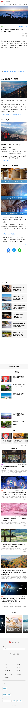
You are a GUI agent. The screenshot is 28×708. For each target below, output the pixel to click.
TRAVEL (9, 4)
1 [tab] (8, 635)
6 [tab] (19, 635)
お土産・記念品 (6, 694)
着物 (14, 700)
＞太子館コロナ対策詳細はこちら (10, 234)
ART (20, 4)
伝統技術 (19, 700)
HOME (3, 4)
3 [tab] (13, 635)
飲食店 (4, 688)
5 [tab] (17, 635)
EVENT (19, 664)
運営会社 (7, 677)
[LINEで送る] (26, 36)
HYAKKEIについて (9, 674)
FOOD (24, 4)
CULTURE (14, 4)
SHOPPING (7, 670)
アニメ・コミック (7, 700)
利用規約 (19, 674)
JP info (18, 670)
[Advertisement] (14, 268)
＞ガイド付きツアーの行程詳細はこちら (11, 114)
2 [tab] (10, 635)
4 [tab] (15, 635)
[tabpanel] (14, 624)
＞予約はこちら (5, 160)
